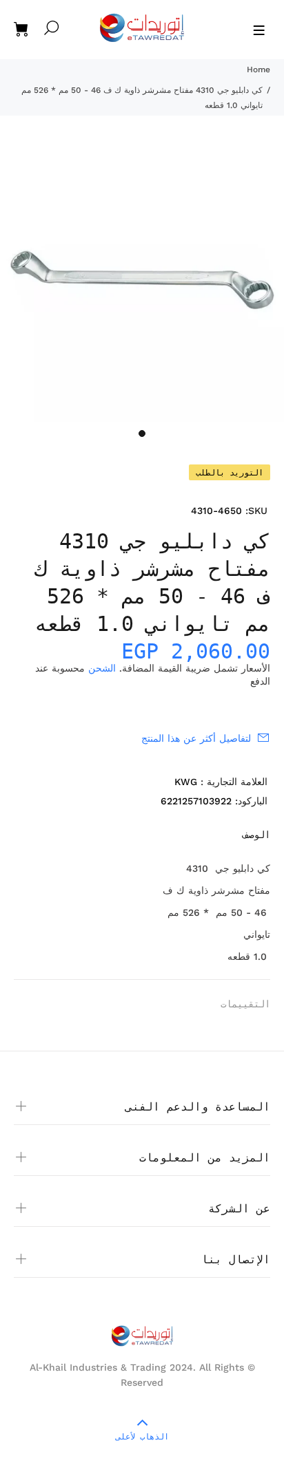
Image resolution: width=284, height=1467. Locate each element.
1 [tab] (142, 433)
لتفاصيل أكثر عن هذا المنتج (196, 738)
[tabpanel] (142, 280)
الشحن (102, 668)
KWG (185, 781)
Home (258, 69)
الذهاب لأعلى (142, 1437)
